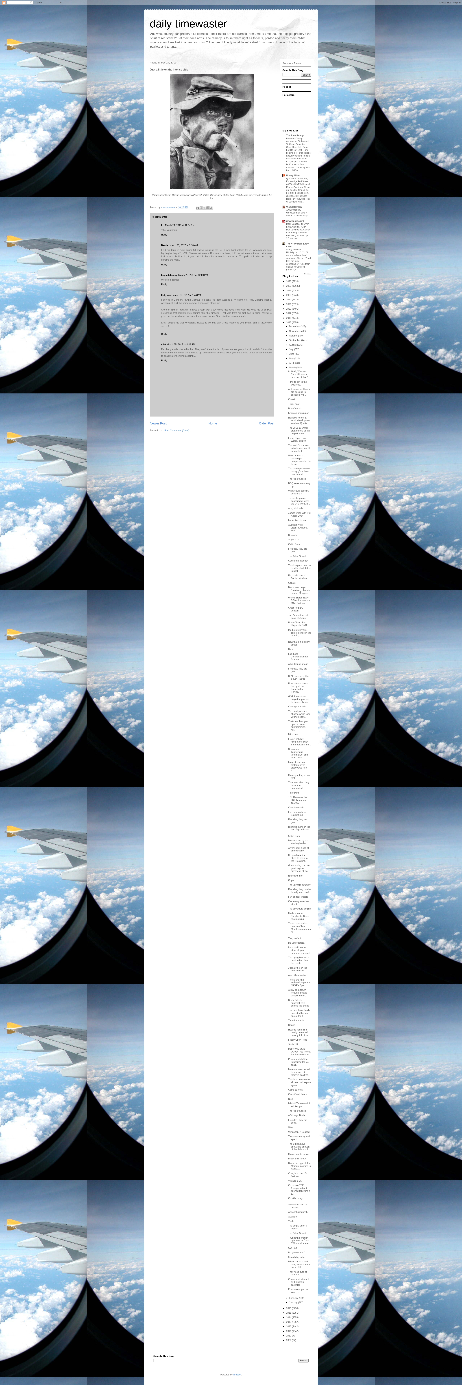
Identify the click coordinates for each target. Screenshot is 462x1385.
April (292, 363)
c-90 (163, 344)
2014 (289, 1317)
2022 (289, 299)
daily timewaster (188, 24)
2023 (289, 295)
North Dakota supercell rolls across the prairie (298, 1003)
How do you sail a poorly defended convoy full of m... (299, 1032)
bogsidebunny (169, 275)
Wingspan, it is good (299, 1132)
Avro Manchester (297, 975)
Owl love (292, 1248)
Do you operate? (296, 942)
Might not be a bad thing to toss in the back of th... (299, 1264)
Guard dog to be (296, 1257)
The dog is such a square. (297, 1227)
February (294, 1298)
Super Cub (293, 539)
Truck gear (293, 404)
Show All (307, 274)
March (292, 367)
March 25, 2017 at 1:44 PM (187, 295)
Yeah (290, 1221)
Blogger (237, 1374)
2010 (289, 1335)
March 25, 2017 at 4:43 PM (181, 344)
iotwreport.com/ (295, 221)
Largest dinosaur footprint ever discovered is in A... (297, 766)
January (293, 1302)
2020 (289, 308)
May (291, 358)
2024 (289, 290)
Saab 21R (293, 1044)
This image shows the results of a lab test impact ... (299, 568)
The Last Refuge (295, 135)
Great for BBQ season (295, 609)
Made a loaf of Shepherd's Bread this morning (298, 916)
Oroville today (295, 1198)
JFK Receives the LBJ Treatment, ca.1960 (297, 800)
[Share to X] (204, 208)
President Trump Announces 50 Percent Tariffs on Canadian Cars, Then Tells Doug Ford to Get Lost (297, 144)
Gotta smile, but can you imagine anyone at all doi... (299, 868)
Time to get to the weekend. (297, 383)
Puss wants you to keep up (298, 1291)
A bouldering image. (298, 664)
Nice (290, 649)
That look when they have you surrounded (298, 785)
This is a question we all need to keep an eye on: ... (299, 1082)
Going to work (295, 1089)
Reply (164, 234)
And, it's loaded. (296, 508)
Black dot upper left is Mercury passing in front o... (299, 1166)
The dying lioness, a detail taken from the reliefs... (298, 960)
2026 (289, 281)
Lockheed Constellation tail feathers (298, 657)
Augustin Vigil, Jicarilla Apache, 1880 (298, 527)
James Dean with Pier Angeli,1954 (299, 514)
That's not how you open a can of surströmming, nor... (298, 725)
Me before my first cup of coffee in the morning (299, 633)
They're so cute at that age (297, 1273)
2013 (289, 1322)
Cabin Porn (294, 544)
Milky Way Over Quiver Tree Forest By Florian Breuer (299, 1052)
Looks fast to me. (297, 520)
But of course (295, 408)
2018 (289, 318)
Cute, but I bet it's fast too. (297, 1175)
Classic (292, 399)
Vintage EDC (295, 1180)
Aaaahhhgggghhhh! (298, 1212)
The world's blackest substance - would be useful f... (299, 448)
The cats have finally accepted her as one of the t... (299, 1013)
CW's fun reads (296, 807)
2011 (289, 1331)
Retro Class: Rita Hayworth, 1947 (297, 624)
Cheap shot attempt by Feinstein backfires (298, 1282)
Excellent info (295, 875)
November (294, 331)
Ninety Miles (293, 175)
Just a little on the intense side (297, 969)
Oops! (291, 880)
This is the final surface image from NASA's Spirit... (299, 982)
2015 (289, 1312)
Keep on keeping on (298, 413)
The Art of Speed (297, 478)
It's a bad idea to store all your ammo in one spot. (299, 950)
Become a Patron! (291, 63)
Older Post (266, 423)
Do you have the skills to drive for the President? (298, 858)
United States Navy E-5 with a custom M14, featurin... (299, 600)
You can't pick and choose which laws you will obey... (299, 714)
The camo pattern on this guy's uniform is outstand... (299, 471)
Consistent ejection (298, 560)
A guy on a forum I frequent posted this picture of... (298, 992)
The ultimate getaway (299, 885)
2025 (289, 286)
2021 (289, 304)
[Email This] (197, 208)
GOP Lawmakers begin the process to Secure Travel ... (299, 699)
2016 (289, 1308)
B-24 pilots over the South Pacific (298, 677)
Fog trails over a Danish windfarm (298, 577)
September (295, 340)
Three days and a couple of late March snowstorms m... (299, 927)
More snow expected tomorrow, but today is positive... (299, 1072)
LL (162, 225)
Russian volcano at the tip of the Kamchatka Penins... (298, 687)
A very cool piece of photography (298, 849)
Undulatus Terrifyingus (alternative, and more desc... (298, 753)
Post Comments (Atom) (176, 430)
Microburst (293, 734)
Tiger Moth (293, 792)
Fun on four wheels (298, 896)
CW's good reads (297, 706)
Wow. (291, 1127)
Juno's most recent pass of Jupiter (298, 616)
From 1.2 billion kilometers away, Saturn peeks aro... (299, 742)
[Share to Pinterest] (211, 208)
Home (212, 423)
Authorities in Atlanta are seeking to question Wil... (299, 392)
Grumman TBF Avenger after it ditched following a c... (299, 1189)
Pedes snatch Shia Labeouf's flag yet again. (298, 1062)
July (291, 349)
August (293, 345)
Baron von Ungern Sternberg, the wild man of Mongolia (299, 590)
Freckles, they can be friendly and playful (299, 891)
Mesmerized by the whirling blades (298, 842)
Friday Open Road (297, 1039)
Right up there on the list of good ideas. (299, 828)
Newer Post (158, 423)
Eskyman (166, 295)
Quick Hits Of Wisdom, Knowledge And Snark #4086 (297, 181)
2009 (289, 1340)
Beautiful (292, 535)
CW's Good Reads (297, 1094)
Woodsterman (294, 207)
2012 (289, 1326)
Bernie (164, 245)
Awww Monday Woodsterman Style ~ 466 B (296, 213)
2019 (289, 313)
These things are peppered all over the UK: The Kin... (299, 501)
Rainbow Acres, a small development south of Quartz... (299, 420)
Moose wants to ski (298, 1154)
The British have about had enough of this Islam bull (299, 1146)
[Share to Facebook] (208, 208)
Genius (292, 583)
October (293, 335)
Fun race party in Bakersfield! (297, 813)
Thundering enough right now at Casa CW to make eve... (299, 1240)
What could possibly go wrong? (298, 492)
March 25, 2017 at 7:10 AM (183, 245)
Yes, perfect (294, 938)
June (292, 354)
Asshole (292, 1216)
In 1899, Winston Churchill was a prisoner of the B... (299, 374)
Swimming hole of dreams (297, 1206)
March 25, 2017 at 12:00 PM (193, 275)
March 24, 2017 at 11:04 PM (180, 225)
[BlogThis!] (201, 208)
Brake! (291, 1025)
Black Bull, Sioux (297, 1158)
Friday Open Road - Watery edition (298, 439)
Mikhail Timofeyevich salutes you (299, 1105)
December (294, 326)
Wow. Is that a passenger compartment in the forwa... (299, 459)
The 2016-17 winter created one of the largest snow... (299, 430)
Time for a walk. (296, 1020)
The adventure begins (299, 908)
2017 (289, 322)
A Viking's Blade (296, 1115)
